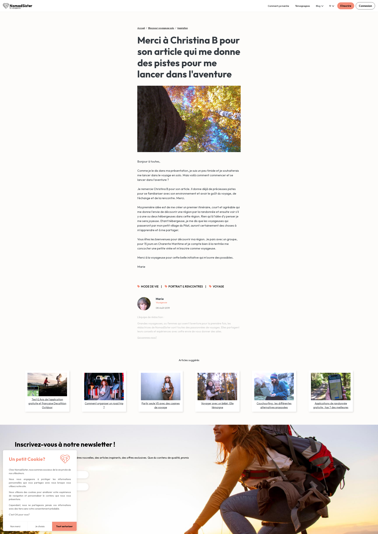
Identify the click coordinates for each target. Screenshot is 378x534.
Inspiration (182, 28)
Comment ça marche (278, 5)
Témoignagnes (302, 5)
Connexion (365, 6)
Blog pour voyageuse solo (161, 28)
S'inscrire (345, 6)
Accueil (141, 28)
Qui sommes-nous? (147, 337)
